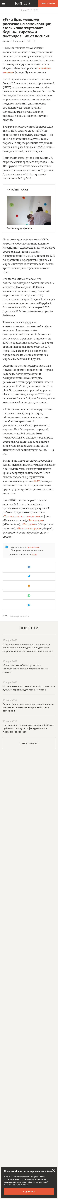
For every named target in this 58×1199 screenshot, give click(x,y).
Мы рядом (29, 525)
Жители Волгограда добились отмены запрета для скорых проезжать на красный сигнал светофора (28, 707)
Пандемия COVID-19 (23, 41)
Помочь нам (48, 3)
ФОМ (37, 481)
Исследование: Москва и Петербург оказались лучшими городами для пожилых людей (29, 687)
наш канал (34, 547)
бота (34, 554)
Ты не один (36, 521)
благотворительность (19, 615)
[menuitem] (3, 3)
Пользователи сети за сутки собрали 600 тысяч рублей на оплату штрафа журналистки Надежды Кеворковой (29, 728)
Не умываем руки (29, 529)
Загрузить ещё (29, 743)
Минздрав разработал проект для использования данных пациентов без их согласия (25, 668)
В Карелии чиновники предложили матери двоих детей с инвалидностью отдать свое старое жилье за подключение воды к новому (28, 647)
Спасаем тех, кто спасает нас (22, 516)
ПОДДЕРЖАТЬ (29, 1191)
